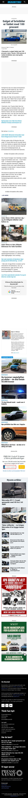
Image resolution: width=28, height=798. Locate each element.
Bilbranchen (4, 756)
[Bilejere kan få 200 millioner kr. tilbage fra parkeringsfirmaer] (5, 569)
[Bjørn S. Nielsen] (6, 342)
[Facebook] (3, 705)
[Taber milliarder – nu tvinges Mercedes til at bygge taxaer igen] (14, 515)
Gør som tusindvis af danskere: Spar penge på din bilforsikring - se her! (12, 260)
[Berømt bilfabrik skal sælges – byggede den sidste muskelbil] (5, 555)
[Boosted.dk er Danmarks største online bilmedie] (14, 2)
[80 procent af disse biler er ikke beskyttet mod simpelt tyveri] (5, 541)
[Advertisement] (14, 313)
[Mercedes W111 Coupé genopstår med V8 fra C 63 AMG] (14, 490)
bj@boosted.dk (16, 352)
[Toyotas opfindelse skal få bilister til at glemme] (5, 548)
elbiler (14, 686)
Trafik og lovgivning (5, 522)
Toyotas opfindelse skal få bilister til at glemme (17, 547)
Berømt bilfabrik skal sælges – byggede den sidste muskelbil (17, 555)
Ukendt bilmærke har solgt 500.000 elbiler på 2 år (17, 533)
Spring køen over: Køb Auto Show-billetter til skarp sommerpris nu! (11, 121)
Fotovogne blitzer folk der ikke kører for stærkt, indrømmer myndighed (18, 562)
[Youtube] (10, 705)
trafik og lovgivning (18, 694)
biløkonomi (16, 696)
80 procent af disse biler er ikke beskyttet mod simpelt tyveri (17, 541)
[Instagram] (6, 705)
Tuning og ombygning (6, 497)
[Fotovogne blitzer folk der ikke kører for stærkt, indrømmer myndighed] (5, 562)
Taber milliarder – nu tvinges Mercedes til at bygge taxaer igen (13, 527)
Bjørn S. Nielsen (10, 47)
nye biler (19, 686)
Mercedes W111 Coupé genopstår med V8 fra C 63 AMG (12, 502)
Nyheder (14, 18)
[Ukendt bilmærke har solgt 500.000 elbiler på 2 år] (5, 534)
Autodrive (11, 131)
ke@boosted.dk (14, 796)
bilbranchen (4, 688)
